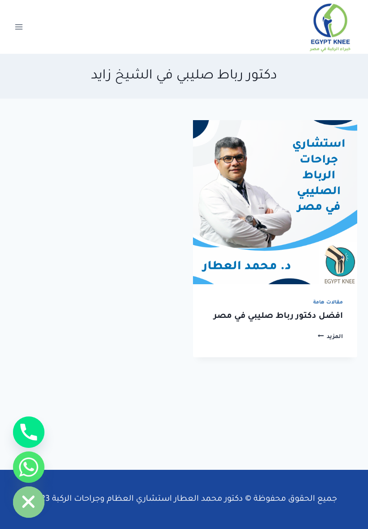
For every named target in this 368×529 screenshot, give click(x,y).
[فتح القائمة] (19, 27)
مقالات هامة (328, 302)
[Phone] (28, 432)
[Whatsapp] (28, 467)
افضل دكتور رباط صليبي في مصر (278, 316)
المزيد (330, 337)
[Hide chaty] (28, 502)
